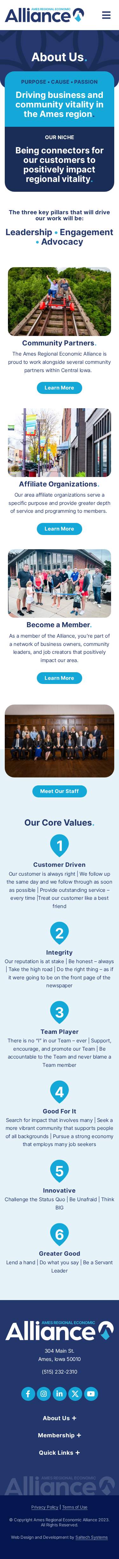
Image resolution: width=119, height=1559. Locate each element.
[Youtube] (91, 1394)
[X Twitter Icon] (75, 1394)
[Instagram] (44, 1394)
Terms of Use (75, 1507)
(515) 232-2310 (59, 1372)
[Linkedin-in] (60, 1394)
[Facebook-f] (28, 1394)
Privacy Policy (44, 1507)
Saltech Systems (92, 1537)
